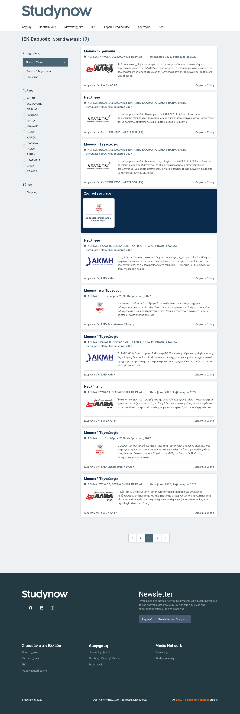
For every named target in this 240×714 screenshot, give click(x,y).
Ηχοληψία (32, 77)
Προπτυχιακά (47, 27)
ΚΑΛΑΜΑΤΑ (34, 160)
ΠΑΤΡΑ (31, 120)
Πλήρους (32, 192)
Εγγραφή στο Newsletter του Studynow (164, 619)
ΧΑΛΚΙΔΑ (32, 171)
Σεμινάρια (144, 27)
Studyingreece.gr (165, 658)
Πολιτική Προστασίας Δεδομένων (128, 699)
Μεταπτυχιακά (73, 27)
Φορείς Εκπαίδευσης (117, 27)
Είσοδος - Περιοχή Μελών (104, 658)
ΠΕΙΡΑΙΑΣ (32, 109)
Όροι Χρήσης (100, 699)
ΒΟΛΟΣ (31, 132)
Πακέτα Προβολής (100, 652)
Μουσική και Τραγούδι (102, 290)
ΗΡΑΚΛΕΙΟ (32, 126)
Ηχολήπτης (93, 386)
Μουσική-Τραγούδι (99, 51)
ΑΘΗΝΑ (31, 98)
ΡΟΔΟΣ (31, 148)
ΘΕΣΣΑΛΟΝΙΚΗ (35, 103)
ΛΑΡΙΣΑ (31, 137)
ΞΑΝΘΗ (31, 154)
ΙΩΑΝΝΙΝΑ (32, 143)
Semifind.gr (161, 652)
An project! (195, 699)
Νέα (160, 27)
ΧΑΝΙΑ (30, 165)
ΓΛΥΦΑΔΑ (32, 115)
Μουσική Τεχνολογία (39, 71)
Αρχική (26, 27)
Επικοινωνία (96, 664)
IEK (93, 27)
